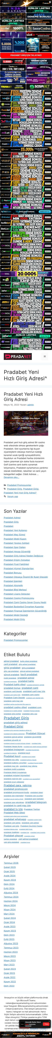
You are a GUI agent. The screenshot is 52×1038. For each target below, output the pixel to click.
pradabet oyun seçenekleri (31, 779)
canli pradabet (10, 664)
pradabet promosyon (16, 789)
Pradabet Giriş (14, 489)
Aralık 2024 (9, 875)
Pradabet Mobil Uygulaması (15, 772)
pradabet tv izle (13, 809)
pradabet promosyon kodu (16, 792)
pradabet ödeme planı (11, 829)
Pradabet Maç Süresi (14, 534)
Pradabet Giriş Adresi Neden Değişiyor (23, 556)
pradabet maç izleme (28, 766)
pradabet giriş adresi (16, 722)
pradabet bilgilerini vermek (35, 685)
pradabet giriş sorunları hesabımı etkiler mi (17, 730)
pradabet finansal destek (31, 711)
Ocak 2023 (9, 973)
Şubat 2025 (10, 867)
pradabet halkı (36, 743)
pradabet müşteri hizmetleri (17, 775)
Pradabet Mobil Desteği (16, 615)
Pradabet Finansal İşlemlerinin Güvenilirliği (25, 611)
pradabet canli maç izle (34, 691)
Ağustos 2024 (11, 892)
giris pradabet (28, 668)
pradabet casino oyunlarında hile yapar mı (17, 704)
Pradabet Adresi (12, 517)
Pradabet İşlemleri (13, 581)
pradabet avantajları (10, 681)
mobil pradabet (10, 678)
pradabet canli (30, 687)
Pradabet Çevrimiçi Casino (31, 826)
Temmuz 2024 (11, 897)
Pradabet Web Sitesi (14, 812)
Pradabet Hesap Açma (13, 746)
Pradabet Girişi (30, 489)
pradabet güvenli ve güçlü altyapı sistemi (17, 743)
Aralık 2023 (9, 926)
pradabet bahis (26, 681)
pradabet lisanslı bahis (35, 763)
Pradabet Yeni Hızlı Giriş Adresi (23, 396)
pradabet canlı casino (30, 695)
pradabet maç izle (11, 766)
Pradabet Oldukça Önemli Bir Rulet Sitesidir (26, 577)
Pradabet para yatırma (17, 785)
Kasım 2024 (10, 880)
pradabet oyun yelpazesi (14, 782)
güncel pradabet (11, 674)
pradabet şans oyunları (37, 832)
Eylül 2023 (9, 939)
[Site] (26, 93)
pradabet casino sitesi (15, 707)
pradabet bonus (12, 688)
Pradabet (8, 526)
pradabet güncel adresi (13, 737)
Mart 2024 (9, 914)
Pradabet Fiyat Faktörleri (16, 564)
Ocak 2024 (9, 922)
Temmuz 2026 (11, 863)
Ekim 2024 (9, 884)
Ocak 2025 (9, 871)
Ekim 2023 (9, 935)
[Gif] (26, 149)
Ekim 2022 (9, 986)
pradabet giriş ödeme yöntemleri (14, 734)
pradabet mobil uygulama (14, 769)
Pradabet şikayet (13, 835)
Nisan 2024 (10, 909)
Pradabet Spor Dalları (14, 547)
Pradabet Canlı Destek (14, 698)
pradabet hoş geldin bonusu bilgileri (35, 746)
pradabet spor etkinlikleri (14, 802)
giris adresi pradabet (27, 664)
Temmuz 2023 (11, 948)
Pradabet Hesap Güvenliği (17, 551)
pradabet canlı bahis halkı (12, 695)
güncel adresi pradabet (29, 671)
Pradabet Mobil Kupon (15, 539)
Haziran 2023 (11, 952)
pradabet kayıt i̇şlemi (28, 756)
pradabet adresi (26, 678)
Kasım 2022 (10, 981)
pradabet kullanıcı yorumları (15, 763)
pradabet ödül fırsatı (25, 829)
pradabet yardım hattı (35, 820)
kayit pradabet (29, 674)
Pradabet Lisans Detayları (17, 594)
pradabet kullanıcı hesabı (28, 760)
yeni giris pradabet (11, 842)
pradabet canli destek (13, 691)
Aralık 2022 (9, 977)
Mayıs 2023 (10, 956)
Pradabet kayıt (12, 756)
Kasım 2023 (10, 931)
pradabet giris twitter (12, 714)
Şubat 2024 (10, 918)
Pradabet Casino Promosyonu (19, 598)
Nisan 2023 (10, 960)
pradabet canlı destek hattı (35, 698)
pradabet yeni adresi (30, 823)
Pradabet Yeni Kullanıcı (15, 530)
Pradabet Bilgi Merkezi (15, 589)
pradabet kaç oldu (11, 760)
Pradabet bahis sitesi (14, 684)
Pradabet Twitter (32, 809)
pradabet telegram (36, 802)
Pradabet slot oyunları (34, 796)
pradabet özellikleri (11, 832)
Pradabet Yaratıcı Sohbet (16, 543)
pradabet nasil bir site (13, 779)
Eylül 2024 (9, 888)
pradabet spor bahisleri (34, 799)
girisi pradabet (12, 667)
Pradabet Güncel (35, 733)
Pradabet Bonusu (12, 573)
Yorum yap (12, 496)
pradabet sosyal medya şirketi (13, 799)
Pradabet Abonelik (13, 585)
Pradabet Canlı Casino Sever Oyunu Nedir (25, 602)
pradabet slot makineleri (14, 796)
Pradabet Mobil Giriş (14, 619)
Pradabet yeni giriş (11, 826)
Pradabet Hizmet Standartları (19, 568)
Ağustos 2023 (11, 943)
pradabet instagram (14, 749)
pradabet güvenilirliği (32, 737)
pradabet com (34, 707)
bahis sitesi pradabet (28, 661)
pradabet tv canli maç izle (17, 805)
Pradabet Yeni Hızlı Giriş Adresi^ (20, 493)
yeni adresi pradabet (28, 839)
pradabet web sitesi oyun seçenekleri (16, 816)
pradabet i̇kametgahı (32, 750)
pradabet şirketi (29, 836)
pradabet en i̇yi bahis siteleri (13, 711)
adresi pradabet (11, 661)
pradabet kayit (24, 753)
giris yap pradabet (11, 671)
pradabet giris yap (29, 714)
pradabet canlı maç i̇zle (13, 701)
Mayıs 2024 (10, 905)
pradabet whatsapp (15, 819)
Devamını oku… (11, 477)
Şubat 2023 (10, 969)
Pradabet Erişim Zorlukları (17, 560)
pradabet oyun (25, 842)
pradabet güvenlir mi (12, 740)
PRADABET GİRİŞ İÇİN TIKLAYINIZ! (26, 55)
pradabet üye (25, 832)
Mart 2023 (9, 964)
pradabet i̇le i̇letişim (10, 753)
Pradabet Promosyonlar (19, 485)
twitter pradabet (10, 839)
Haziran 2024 (11, 901)
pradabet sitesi (36, 792)
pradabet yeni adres (12, 823)
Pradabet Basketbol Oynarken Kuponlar (24, 606)
